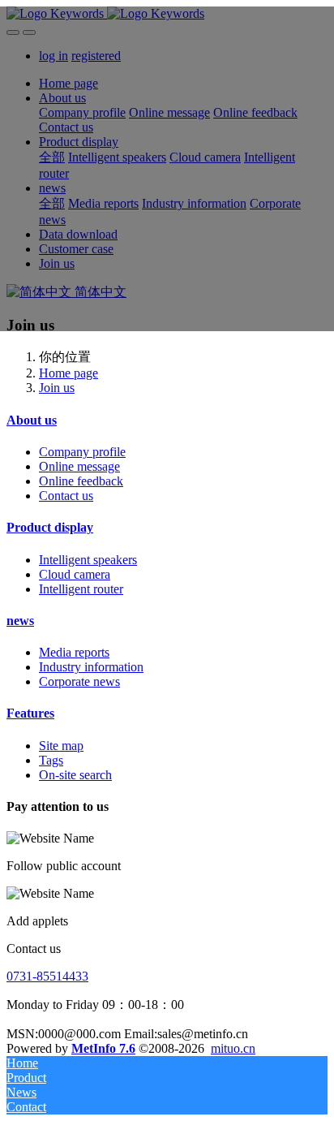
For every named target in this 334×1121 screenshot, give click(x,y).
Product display (49, 527)
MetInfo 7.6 (103, 1048)
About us (31, 420)
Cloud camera (74, 574)
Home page (68, 373)
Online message (79, 466)
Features (30, 713)
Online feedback (81, 481)
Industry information (91, 667)
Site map (61, 745)
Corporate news (79, 681)
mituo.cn (233, 1048)
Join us (57, 388)
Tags (51, 760)
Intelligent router (81, 589)
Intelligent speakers (88, 560)
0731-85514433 (47, 976)
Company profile (82, 452)
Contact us (66, 495)
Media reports (74, 652)
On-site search (75, 775)
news (20, 620)
